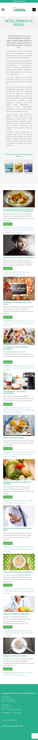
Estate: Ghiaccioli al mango (13, 437)
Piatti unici (15, 230)
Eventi (10, 230)
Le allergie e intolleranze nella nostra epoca (17, 303)
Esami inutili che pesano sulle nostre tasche (17, 529)
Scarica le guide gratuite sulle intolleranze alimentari (19, 155)
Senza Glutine (29, 323)
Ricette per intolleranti (25, 230)
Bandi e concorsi (19, 1)
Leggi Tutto (7, 224)
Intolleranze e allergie (19, 274)
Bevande (16, 410)
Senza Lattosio (11, 232)
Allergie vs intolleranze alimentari (16, 614)
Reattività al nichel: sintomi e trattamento (19, 257)
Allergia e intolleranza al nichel (15, 656)
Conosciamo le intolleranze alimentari (17, 572)
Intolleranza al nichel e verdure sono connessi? (17, 483)
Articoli (29, 321)
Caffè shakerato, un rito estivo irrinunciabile (14, 392)
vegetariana (19, 232)
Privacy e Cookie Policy (9, 720)
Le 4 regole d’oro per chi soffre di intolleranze (15, 348)
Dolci (9, 454)
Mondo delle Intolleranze (18, 228)
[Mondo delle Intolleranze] (19, 9)
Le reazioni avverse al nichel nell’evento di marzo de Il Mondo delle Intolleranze (18, 210)
